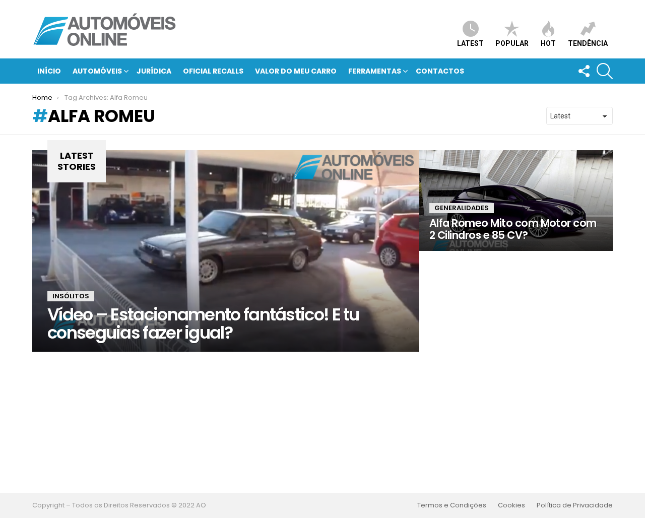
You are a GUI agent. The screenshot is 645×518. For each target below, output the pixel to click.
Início (49, 71)
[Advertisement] (322, 422)
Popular (512, 43)
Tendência (588, 43)
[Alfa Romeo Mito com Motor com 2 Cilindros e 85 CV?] (516, 200)
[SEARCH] (605, 71)
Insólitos (70, 296)
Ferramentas (374, 71)
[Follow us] (583, 71)
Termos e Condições (451, 505)
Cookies (511, 505)
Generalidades (461, 208)
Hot (548, 43)
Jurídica (154, 71)
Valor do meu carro (296, 71)
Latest (470, 43)
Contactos (440, 71)
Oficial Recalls (213, 71)
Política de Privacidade (575, 505)
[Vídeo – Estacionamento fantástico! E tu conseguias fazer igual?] (225, 251)
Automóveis (97, 71)
